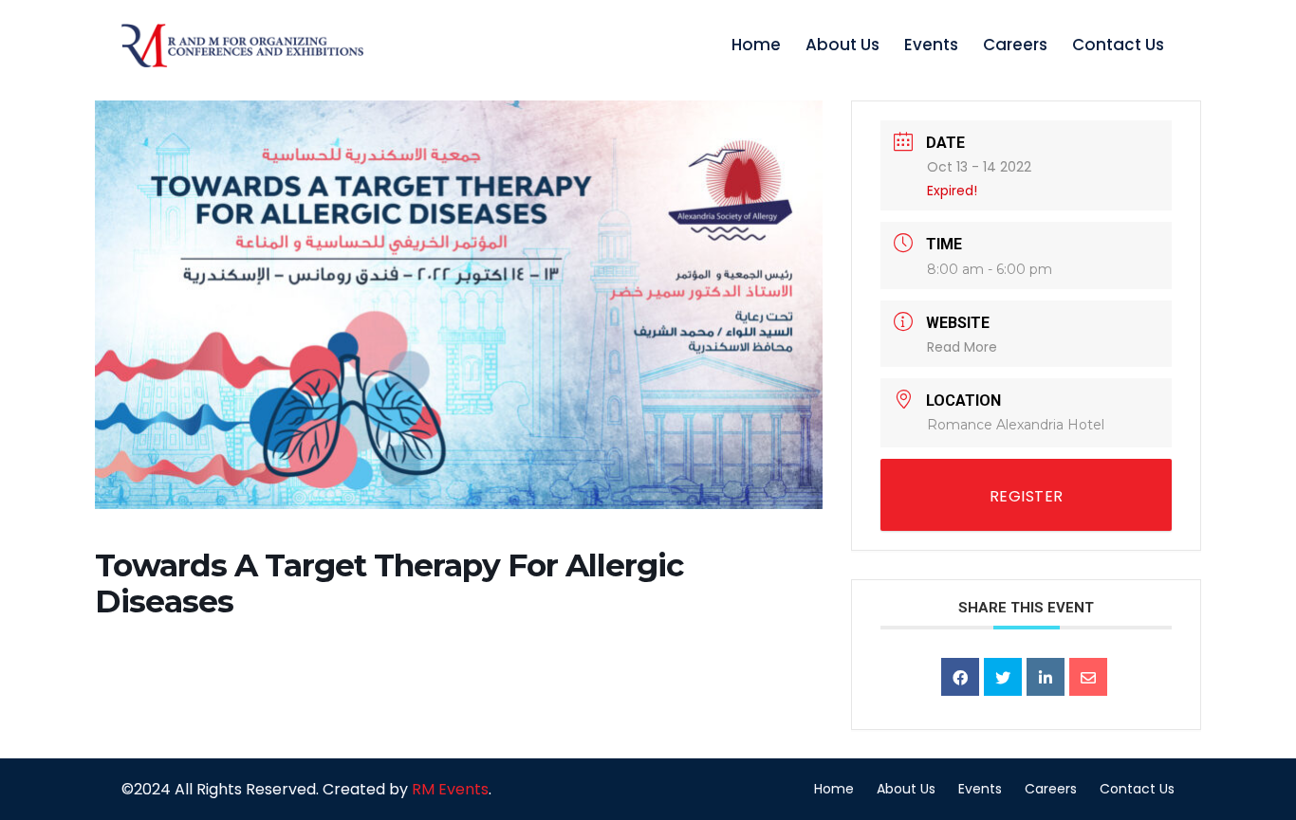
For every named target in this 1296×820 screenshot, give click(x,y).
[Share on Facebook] (960, 677)
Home (756, 44)
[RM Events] (242, 45)
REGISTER (1027, 496)
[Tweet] (1003, 677)
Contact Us (1118, 44)
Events (931, 44)
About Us (842, 44)
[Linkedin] (1046, 677)
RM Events (450, 789)
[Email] (1088, 677)
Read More (962, 346)
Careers (1015, 44)
